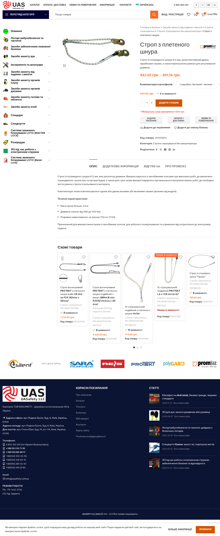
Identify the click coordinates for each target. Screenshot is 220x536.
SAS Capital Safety (51, 364)
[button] (134, 347)
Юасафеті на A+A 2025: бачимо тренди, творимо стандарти (189, 397)
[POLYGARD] (174, 363)
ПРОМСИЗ (130, 325)
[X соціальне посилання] (160, 149)
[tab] (93, 164)
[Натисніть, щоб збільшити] (64, 65)
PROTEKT (97, 325)
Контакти (81, 425)
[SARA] (82, 363)
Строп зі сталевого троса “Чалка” (200, 275)
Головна (144, 28)
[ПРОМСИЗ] (204, 363)
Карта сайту (82, 430)
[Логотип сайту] (14, 5)
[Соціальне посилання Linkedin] (214, 5)
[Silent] (20, 363)
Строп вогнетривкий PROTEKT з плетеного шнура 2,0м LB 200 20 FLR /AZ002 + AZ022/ (72, 294)
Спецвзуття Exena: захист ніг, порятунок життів (188, 444)
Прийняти (205, 529)
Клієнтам (81, 413)
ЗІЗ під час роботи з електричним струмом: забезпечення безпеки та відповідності (186, 461)
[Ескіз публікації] (154, 399)
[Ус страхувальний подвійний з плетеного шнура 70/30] (137, 278)
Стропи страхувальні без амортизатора (179, 31)
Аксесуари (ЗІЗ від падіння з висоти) (102, 310)
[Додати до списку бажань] (83, 257)
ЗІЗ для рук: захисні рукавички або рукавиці (186, 412)
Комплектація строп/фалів (156, 85)
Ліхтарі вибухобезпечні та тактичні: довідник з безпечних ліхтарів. (187, 429)
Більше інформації (180, 529)
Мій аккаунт (82, 419)
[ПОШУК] (154, 15)
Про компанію (84, 395)
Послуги (80, 407)
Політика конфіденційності (91, 436)
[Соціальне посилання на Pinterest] (169, 149)
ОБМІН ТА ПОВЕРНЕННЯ (206, 120)
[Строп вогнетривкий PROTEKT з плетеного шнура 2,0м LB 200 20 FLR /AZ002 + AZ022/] (73, 268)
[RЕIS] (112, 363)
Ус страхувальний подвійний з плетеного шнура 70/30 (137, 309)
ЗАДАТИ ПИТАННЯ (151, 120)
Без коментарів (181, 403)
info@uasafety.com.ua (17, 479)
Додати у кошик (169, 103)
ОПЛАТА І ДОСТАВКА (178, 120)
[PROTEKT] (143, 363)
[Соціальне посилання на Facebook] (196, 5)
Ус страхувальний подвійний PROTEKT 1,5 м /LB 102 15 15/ (168, 290)
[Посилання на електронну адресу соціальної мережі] (165, 149)
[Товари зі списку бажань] (188, 14)
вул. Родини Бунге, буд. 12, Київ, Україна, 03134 (35, 420)
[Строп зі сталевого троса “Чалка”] (202, 261)
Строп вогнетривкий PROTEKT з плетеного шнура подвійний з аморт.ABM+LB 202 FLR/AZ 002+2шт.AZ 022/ (105, 295)
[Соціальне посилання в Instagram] (202, 5)
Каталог (156, 28)
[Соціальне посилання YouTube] (208, 5)
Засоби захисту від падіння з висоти (182, 28)
